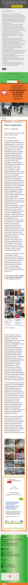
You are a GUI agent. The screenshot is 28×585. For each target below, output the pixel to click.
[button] (2, 109)
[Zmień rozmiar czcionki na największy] (16, 77)
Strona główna (11, 73)
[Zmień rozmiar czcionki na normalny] (10, 77)
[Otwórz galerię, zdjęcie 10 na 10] (20, 321)
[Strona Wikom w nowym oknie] (4, 584)
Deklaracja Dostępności (9, 566)
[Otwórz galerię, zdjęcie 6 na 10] (20, 307)
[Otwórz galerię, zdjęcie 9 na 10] (9, 321)
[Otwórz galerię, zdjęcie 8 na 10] (20, 314)
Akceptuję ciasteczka (17, 6)
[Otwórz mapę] (10, 576)
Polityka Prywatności (8, 564)
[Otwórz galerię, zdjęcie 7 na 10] (9, 314)
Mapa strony (17, 73)
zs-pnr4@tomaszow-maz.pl (10, 554)
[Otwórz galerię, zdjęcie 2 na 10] (20, 292)
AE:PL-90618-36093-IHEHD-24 (11, 555)
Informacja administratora (14, 79)
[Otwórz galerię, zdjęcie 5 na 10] (9, 307)
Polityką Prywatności (10, 2)
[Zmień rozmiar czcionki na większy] (13, 77)
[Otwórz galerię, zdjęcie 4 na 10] (20, 299)
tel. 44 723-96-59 (7, 552)
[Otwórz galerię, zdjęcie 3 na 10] (9, 299)
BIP (4, 563)
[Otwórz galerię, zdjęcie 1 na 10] (9, 292)
